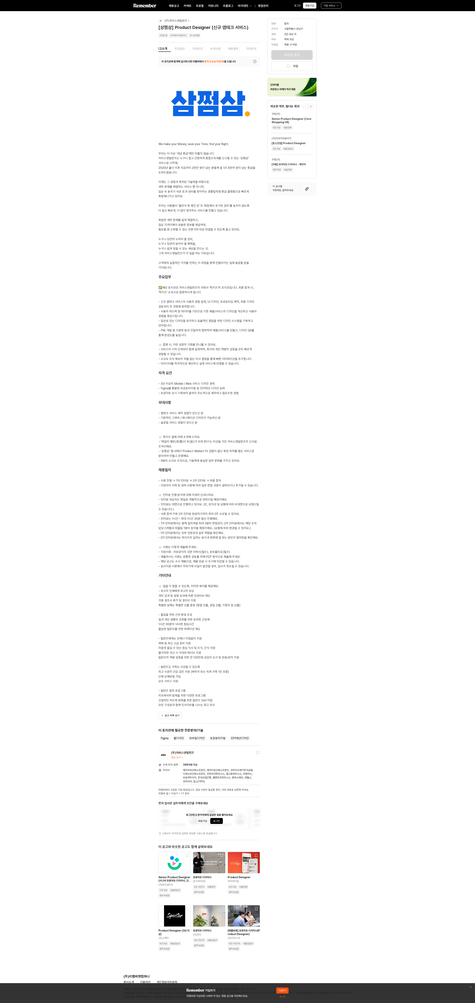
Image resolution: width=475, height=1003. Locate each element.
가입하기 (282, 990)
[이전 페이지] (305, 106)
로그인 (297, 5)
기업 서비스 (329, 5)
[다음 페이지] (311, 106)
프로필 (200, 6)
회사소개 (129, 982)
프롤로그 (228, 6)
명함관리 (263, 6)
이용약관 (145, 982)
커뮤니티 (213, 6)
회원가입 (309, 5)
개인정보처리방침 (167, 982)
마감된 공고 (292, 55)
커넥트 (187, 6)
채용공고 (174, 6)
